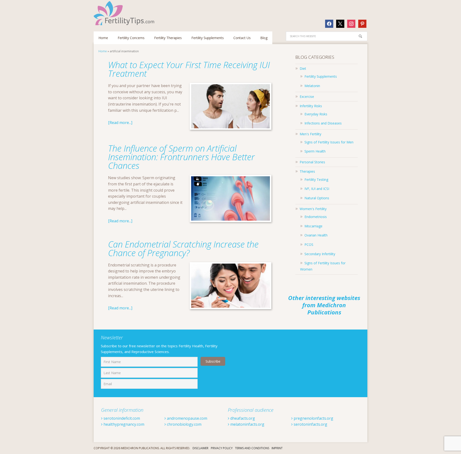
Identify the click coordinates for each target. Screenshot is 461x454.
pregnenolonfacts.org (313, 418)
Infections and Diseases (323, 123)
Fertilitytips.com (125, 13)
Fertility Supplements (320, 76)
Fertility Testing (316, 179)
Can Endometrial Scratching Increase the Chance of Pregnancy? (183, 248)
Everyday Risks (315, 114)
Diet (303, 68)
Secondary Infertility (319, 254)
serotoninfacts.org (310, 424)
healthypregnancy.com (123, 424)
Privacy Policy (222, 448)
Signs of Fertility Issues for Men (328, 142)
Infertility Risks (311, 106)
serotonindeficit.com (121, 418)
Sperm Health (315, 151)
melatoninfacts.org (246, 424)
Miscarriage (313, 226)
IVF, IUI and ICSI (316, 188)
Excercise (307, 96)
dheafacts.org (242, 418)
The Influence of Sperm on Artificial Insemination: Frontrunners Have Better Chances (181, 156)
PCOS (308, 244)
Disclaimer (200, 448)
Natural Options (316, 198)
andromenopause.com (186, 418)
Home (102, 51)
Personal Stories (312, 162)
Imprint (277, 448)
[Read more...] (120, 122)
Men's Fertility (310, 134)
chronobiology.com (183, 424)
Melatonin (312, 85)
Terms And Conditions (252, 448)
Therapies (307, 171)
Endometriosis (315, 216)
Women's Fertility (313, 208)
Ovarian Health (316, 235)
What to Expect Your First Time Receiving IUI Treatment (189, 69)
